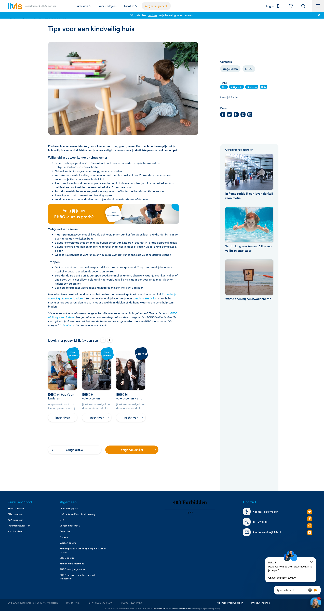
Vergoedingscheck (156, 6)
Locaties (129, 6)
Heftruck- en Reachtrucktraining (77, 514)
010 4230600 (260, 522)
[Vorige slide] (102, 340)
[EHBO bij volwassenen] (96, 386)
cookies (152, 15)
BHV (62, 519)
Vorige (75, 450)
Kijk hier (66, 325)
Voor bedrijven (107, 6)
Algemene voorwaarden (230, 602)
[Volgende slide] (109, 340)
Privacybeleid (159, 608)
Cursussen (81, 6)
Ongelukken (230, 69)
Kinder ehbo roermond (72, 563)
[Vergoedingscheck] (113, 214)
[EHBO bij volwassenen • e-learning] (130, 386)
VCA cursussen (15, 519)
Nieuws (64, 537)
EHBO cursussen (16, 508)
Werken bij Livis (68, 542)
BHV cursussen (15, 514)
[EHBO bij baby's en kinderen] (62, 386)
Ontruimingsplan (69, 508)
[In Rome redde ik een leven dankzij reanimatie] (249, 177)
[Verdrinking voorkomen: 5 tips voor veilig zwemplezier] (249, 230)
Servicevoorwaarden (181, 608)
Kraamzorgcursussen (19, 525)
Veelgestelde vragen (265, 511)
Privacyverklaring (260, 602)
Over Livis (65, 531)
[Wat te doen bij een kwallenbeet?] (249, 280)
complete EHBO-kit (144, 298)
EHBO (248, 69)
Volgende (132, 450)
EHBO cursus (67, 557)
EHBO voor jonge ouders (73, 569)
